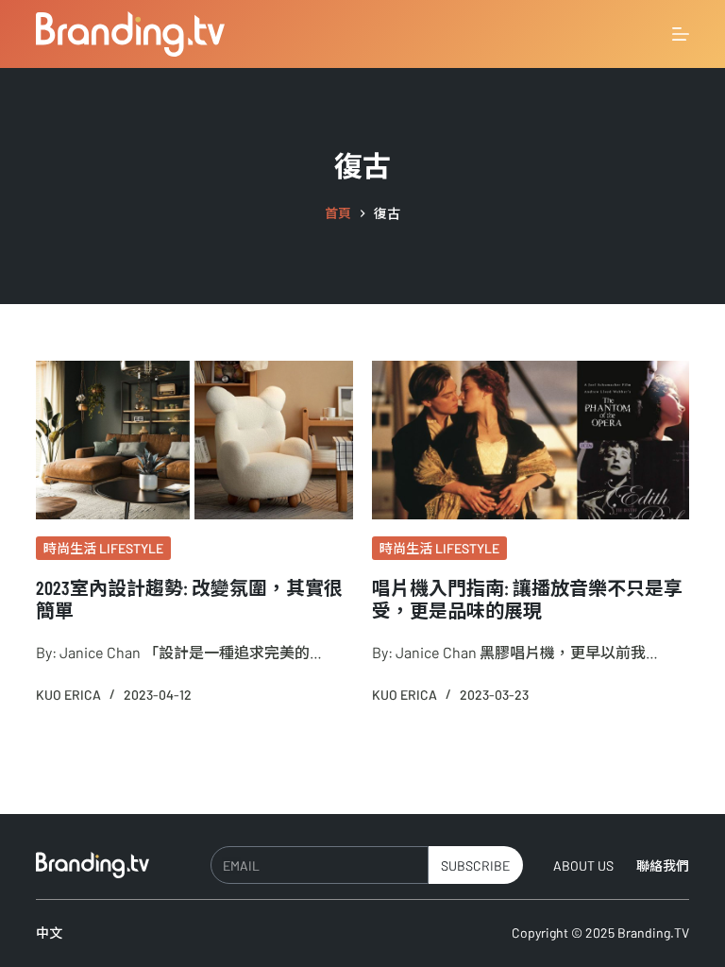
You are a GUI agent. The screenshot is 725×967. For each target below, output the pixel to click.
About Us (583, 865)
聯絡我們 (662, 865)
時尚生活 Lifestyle (103, 548)
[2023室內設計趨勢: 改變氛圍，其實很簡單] (194, 440)
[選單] (680, 33)
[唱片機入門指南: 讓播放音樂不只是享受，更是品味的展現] (530, 440)
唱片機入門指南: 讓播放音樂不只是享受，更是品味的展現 (527, 598)
